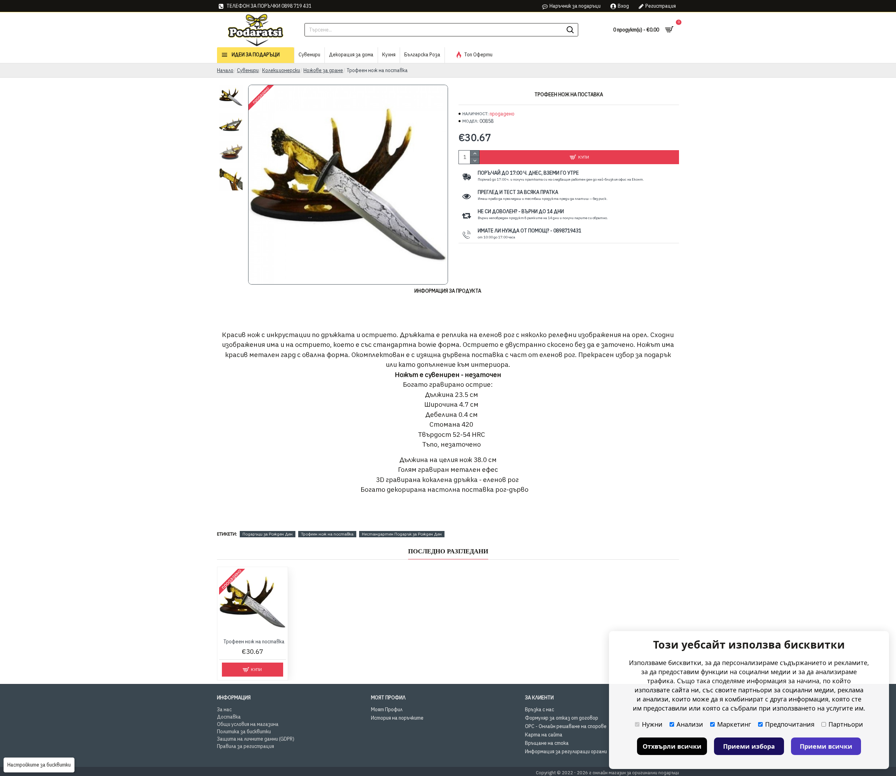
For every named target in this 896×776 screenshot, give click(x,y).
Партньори (845, 724)
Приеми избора (749, 746)
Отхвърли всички (672, 746)
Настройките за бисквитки (39, 765)
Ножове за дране (323, 70)
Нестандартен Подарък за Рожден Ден (402, 534)
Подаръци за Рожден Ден (268, 534)
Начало (225, 70)
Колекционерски (281, 70)
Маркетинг (734, 724)
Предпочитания (789, 724)
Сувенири (248, 70)
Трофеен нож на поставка (327, 534)
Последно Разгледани (448, 551)
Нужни (652, 724)
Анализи (690, 724)
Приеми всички (826, 746)
